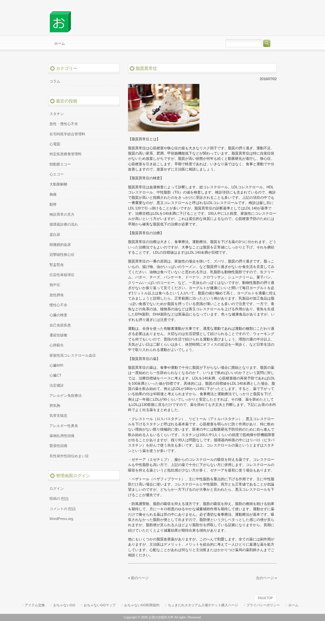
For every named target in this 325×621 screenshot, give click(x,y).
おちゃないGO (64, 605)
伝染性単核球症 (61, 275)
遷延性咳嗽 (58, 335)
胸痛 (53, 194)
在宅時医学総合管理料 (67, 134)
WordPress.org (61, 519)
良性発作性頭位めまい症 (69, 456)
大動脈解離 (58, 184)
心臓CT (55, 375)
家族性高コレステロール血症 (72, 355)
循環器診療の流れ (63, 224)
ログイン (56, 488)
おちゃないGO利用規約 (141, 605)
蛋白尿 (54, 235)
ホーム (293, 605)
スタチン (56, 114)
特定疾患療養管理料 (65, 154)
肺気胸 (54, 406)
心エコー (56, 174)
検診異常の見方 (61, 214)
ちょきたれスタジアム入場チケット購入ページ (203, 605)
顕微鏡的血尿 (60, 245)
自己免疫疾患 (60, 325)
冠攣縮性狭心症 (61, 255)
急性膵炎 (56, 295)
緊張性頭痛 (58, 446)
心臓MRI (56, 365)
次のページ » (266, 578)
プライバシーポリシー (263, 605)
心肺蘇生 (56, 345)
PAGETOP (265, 598)
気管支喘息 (58, 415)
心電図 (54, 144)
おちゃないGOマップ (100, 605)
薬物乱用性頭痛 (61, 436)
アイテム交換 (35, 605)
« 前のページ (138, 578)
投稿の (59, 498)
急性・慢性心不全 (63, 124)
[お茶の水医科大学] (60, 31)
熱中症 (54, 285)
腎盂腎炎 (56, 265)
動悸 (53, 204)
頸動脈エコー (60, 164)
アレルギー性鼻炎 (63, 426)
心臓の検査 (58, 315)
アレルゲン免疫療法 (65, 396)
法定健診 (56, 385)
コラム (54, 81)
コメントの (62, 509)
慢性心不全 (58, 305)
